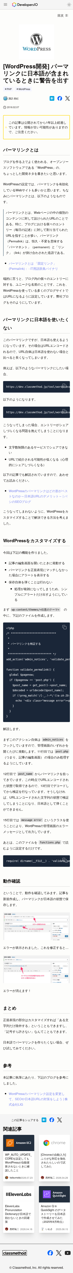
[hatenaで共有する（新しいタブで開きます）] (52, 98)
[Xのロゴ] (59, 1253)
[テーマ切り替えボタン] (69, 4)
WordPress (24, 89)
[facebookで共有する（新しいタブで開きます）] (59, 98)
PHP (9, 89)
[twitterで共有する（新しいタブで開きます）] (67, 98)
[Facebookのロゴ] (50, 1253)
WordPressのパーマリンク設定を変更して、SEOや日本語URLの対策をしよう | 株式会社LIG (38, 1098)
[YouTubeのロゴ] (68, 1253)
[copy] (64, 385)
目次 (60, 15)
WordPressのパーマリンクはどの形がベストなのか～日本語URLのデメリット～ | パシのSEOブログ (38, 496)
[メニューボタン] (5, 5)
